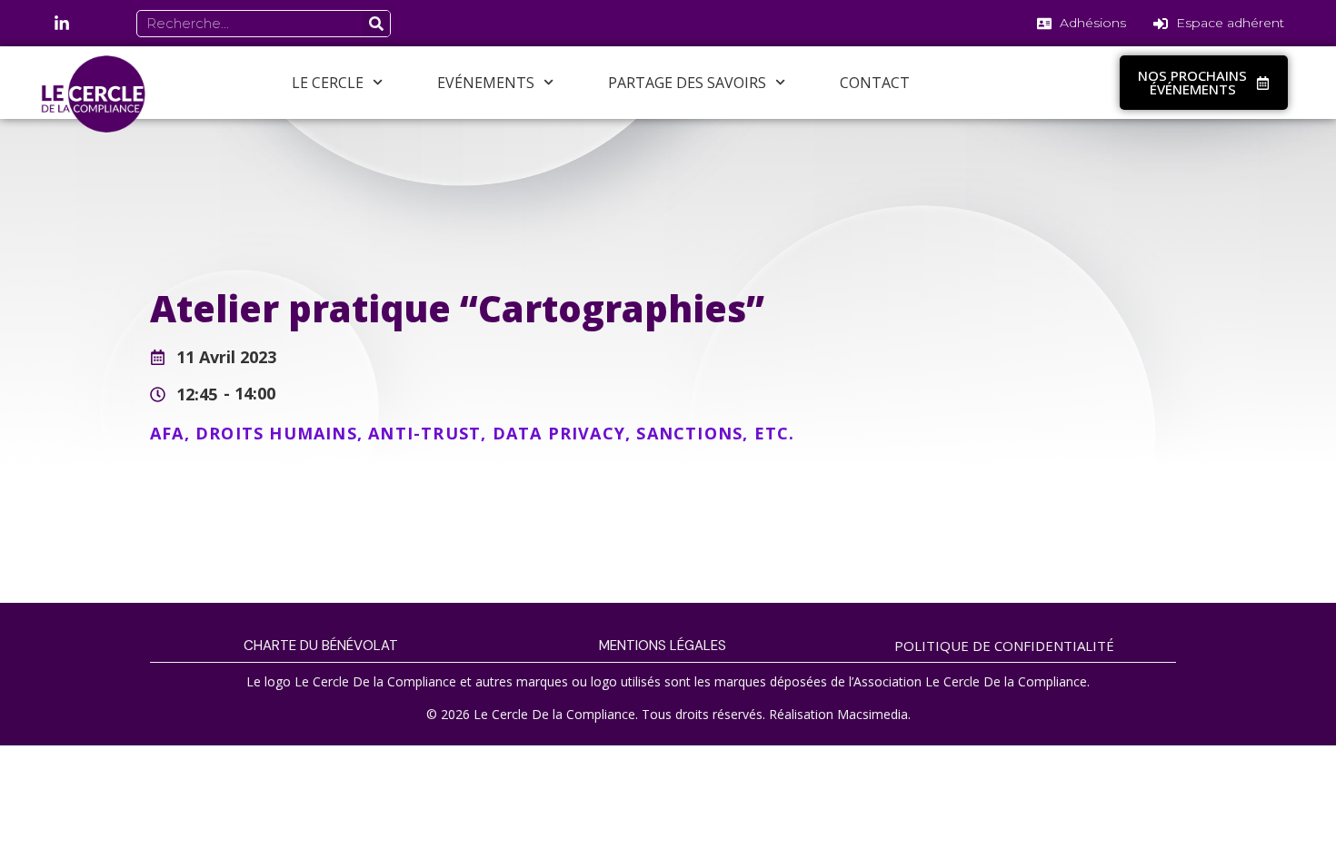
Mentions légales (662, 645)
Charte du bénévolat (321, 645)
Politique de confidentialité (1004, 645)
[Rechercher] (376, 23)
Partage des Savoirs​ (687, 83)
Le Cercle (328, 83)
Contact (875, 83)
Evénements (485, 83)
